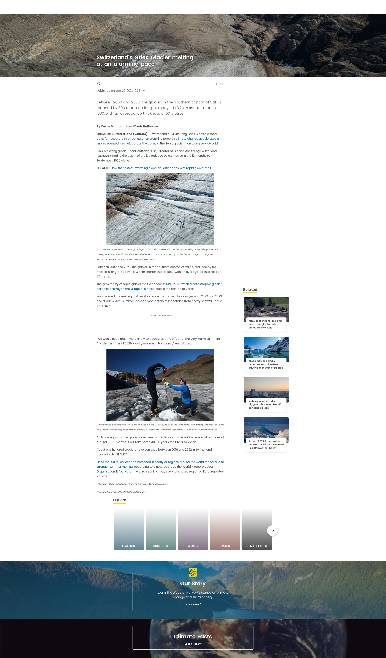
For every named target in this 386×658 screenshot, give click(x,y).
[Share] (98, 83)
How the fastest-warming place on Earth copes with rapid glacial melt (161, 168)
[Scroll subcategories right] (272, 530)
